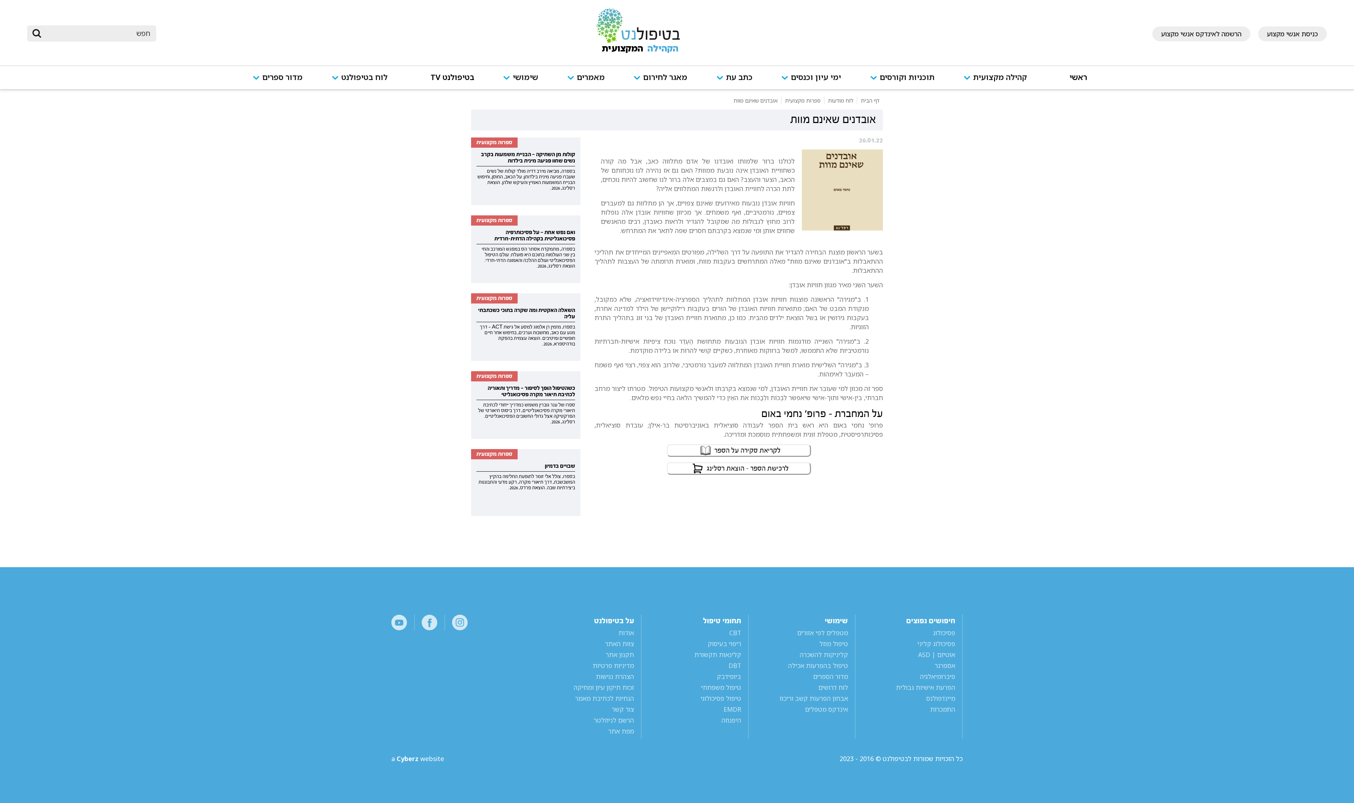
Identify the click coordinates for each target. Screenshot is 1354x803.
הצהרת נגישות (615, 676)
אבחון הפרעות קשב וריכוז (814, 698)
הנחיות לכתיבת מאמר (604, 698)
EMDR (732, 709)
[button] (1002, 82)
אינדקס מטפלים (826, 709)
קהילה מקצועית (1000, 77)
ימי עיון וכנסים (816, 77)
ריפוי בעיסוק (724, 643)
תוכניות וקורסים (907, 77)
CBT (735, 633)
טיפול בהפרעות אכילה (818, 665)
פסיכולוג (944, 633)
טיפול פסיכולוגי (721, 698)
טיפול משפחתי (721, 687)
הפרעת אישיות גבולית (925, 687)
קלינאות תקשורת (717, 654)
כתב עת (739, 77)
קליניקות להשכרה (824, 654)
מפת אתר (621, 731)
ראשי (1078, 77)
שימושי (525, 77)
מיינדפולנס (940, 698)
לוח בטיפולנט (364, 77)
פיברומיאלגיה (937, 676)
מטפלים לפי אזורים (822, 633)
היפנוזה (731, 720)
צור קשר (623, 709)
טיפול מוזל (833, 643)
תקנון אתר (620, 654)
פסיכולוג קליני (936, 643)
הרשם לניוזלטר (614, 720)
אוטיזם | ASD (936, 654)
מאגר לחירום (665, 77)
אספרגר (945, 665)
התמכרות (942, 709)
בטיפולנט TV (452, 77)
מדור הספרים (830, 676)
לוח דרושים (833, 687)
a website (417, 758)
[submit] (37, 33)
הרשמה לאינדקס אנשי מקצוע (1201, 34)
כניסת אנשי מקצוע (1292, 34)
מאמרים (591, 77)
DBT (734, 665)
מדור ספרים (282, 77)
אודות (626, 633)
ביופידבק (729, 676)
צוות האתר (619, 643)
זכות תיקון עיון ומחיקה (604, 687)
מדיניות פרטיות (613, 665)
